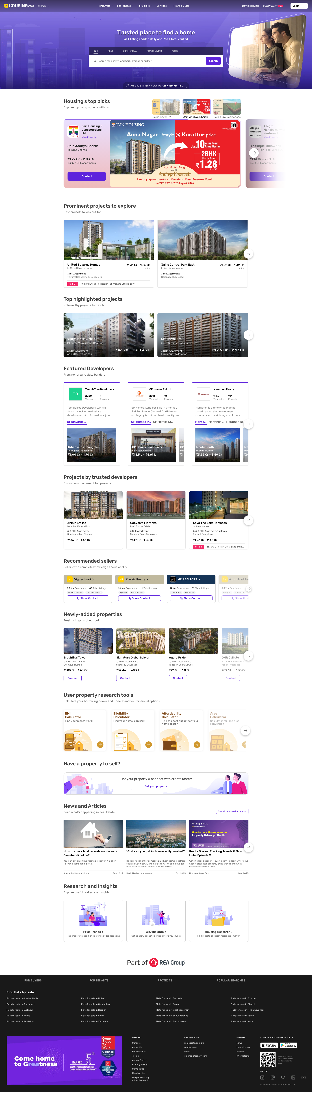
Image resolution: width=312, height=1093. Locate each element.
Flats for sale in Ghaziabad (20, 1004)
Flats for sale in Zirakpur (243, 998)
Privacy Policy (140, 1064)
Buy (96, 51)
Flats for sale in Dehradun (169, 998)
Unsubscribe (138, 1073)
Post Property (272, 6)
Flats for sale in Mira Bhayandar (247, 1010)
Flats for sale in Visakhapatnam (172, 1010)
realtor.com (190, 1047)
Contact (73, 678)
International (243, 1056)
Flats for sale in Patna (242, 1015)
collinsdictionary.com (195, 1056)
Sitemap (241, 1051)
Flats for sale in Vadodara (94, 1021)
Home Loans (243, 1047)
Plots (175, 51)
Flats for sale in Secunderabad (172, 1015)
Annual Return (139, 1060)
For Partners (139, 1051)
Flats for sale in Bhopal (243, 1004)
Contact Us (138, 1069)
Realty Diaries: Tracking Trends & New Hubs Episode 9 (215, 853)
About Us (137, 1047)
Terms (135, 1056)
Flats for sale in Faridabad (20, 1021)
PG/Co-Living (154, 51)
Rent (110, 51)
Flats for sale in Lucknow (19, 1010)
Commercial (130, 51)
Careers (136, 1043)
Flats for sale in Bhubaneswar (171, 1021)
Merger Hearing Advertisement (140, 1079)
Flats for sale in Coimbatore (96, 1004)
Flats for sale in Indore (18, 1015)
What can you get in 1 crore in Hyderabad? (155, 851)
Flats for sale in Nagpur (93, 1010)
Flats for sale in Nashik (243, 1021)
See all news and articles (232, 811)
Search (213, 61)
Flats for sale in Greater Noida (22, 998)
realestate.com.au (194, 1043)
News (239, 1043)
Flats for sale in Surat (92, 1015)
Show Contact (89, 598)
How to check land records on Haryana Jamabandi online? (90, 853)
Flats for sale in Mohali (93, 998)
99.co (187, 1051)
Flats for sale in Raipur (168, 1004)
